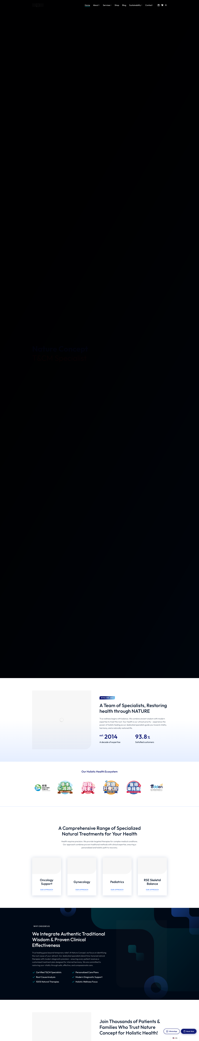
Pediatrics (117, 882)
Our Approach (46, 890)
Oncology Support (46, 882)
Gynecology (82, 882)
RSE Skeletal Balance (152, 882)
